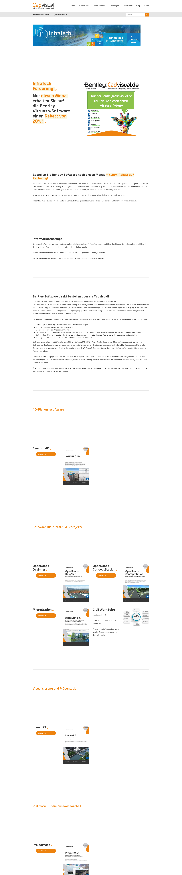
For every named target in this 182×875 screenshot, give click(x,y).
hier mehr (104, 620)
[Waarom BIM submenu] (89, 5)
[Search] (147, 14)
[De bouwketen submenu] (105, 5)
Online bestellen (43, 459)
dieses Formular (99, 635)
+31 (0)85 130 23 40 (61, 14)
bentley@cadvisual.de (128, 201)
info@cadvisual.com (42, 14)
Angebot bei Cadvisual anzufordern (125, 368)
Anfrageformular (94, 244)
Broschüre (41, 454)
